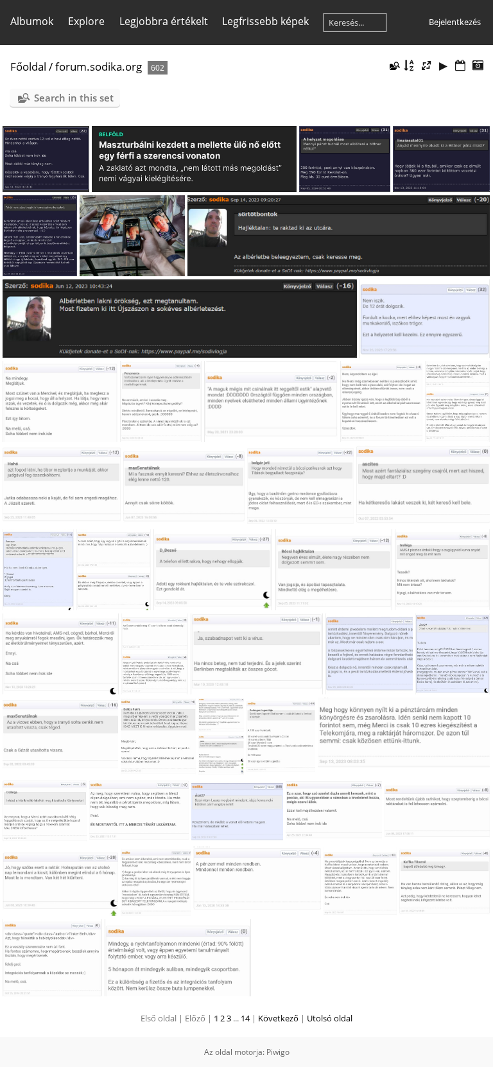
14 (245, 1018)
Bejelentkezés (455, 22)
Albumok (31, 21)
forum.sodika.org (98, 66)
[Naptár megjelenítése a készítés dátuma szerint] (477, 66)
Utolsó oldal (329, 1018)
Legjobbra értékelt (163, 21)
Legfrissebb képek (265, 21)
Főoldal (28, 66)
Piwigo (278, 1051)
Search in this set (74, 97)
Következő (278, 1018)
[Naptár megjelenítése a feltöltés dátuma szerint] (460, 66)
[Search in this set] (393, 65)
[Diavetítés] (443, 66)
